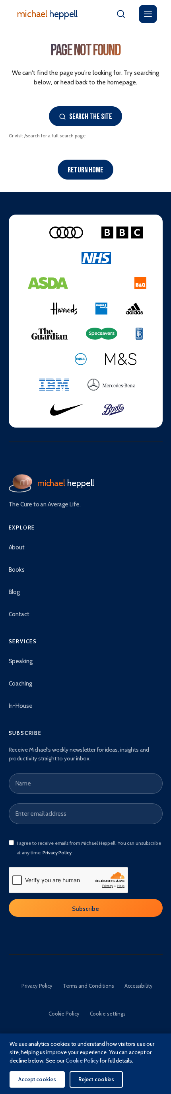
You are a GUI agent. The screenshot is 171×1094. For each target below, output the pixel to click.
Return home (85, 170)
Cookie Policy (64, 1013)
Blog (14, 592)
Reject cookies (96, 1079)
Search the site (91, 116)
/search (32, 136)
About (17, 547)
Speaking (21, 661)
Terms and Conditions (88, 986)
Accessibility (138, 986)
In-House (21, 705)
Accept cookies (37, 1079)
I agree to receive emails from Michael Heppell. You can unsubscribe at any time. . (89, 848)
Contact (19, 614)
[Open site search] (121, 14)
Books (17, 569)
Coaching (20, 683)
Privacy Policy (57, 853)
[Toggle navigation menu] (148, 14)
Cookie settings (108, 1013)
